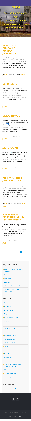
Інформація (7, 332)
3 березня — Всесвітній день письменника (13, 217)
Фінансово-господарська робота (13, 370)
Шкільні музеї (8, 377)
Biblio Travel (11, 115)
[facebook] (13, 399)
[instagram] (17, 399)
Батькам (6, 303)
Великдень (9, 84)
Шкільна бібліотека (10, 373)
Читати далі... (5, 76)
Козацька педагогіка (10, 335)
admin (5, 74)
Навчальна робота (9, 343)
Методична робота (9, 339)
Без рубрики (8, 306)
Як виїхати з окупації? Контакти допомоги (10, 49)
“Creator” (20, 416)
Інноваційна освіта (9, 328)
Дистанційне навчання (11, 317)
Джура (6, 314)
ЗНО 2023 (7, 325)
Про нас (6, 361)
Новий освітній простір (11, 350)
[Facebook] (15, 388)
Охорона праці (8, 357)
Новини (23, 74)
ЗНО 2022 (7, 321)
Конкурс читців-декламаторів (13, 179)
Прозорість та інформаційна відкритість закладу (12, 365)
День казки (10, 147)
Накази (6, 346)
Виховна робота (8, 310)
